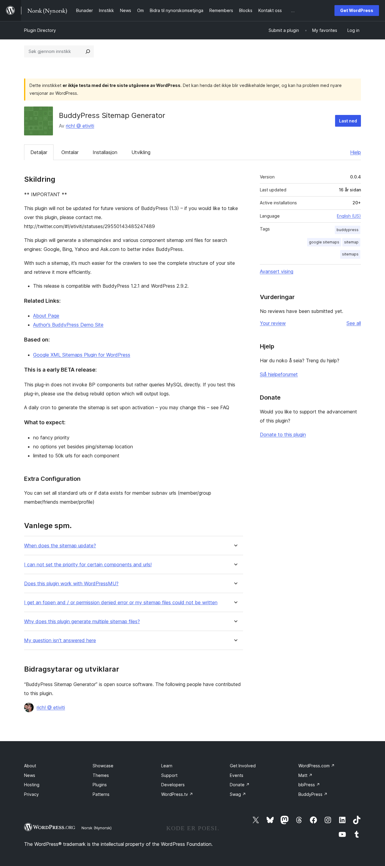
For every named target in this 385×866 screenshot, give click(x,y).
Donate (240, 784)
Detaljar (38, 152)
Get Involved (243, 765)
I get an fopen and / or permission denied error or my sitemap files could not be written (120, 602)
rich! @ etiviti (80, 126)
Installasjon (105, 152)
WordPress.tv (177, 794)
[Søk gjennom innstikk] (88, 51)
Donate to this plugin (283, 434)
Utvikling (140, 152)
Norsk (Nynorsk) (97, 827)
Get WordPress (356, 10)
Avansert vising (276, 271)
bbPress (309, 784)
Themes (101, 775)
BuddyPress (313, 794)
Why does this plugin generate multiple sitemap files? (82, 621)
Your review (273, 323)
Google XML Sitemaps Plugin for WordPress (81, 355)
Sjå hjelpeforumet (279, 374)
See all (353, 323)
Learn (166, 765)
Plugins (100, 784)
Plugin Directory (40, 30)
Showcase (103, 765)
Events (236, 775)
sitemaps (350, 254)
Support (169, 775)
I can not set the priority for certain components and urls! (88, 565)
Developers (173, 784)
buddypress (348, 229)
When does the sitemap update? (60, 546)
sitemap (351, 242)
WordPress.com (316, 765)
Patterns (101, 794)
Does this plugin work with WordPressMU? (71, 583)
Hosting (31, 784)
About (30, 765)
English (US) (349, 215)
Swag (238, 794)
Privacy (31, 794)
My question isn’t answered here (60, 640)
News (29, 775)
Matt (305, 775)
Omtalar (70, 152)
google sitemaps (324, 242)
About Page (46, 316)
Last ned (348, 120)
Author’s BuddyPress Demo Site (68, 325)
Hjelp (355, 152)
